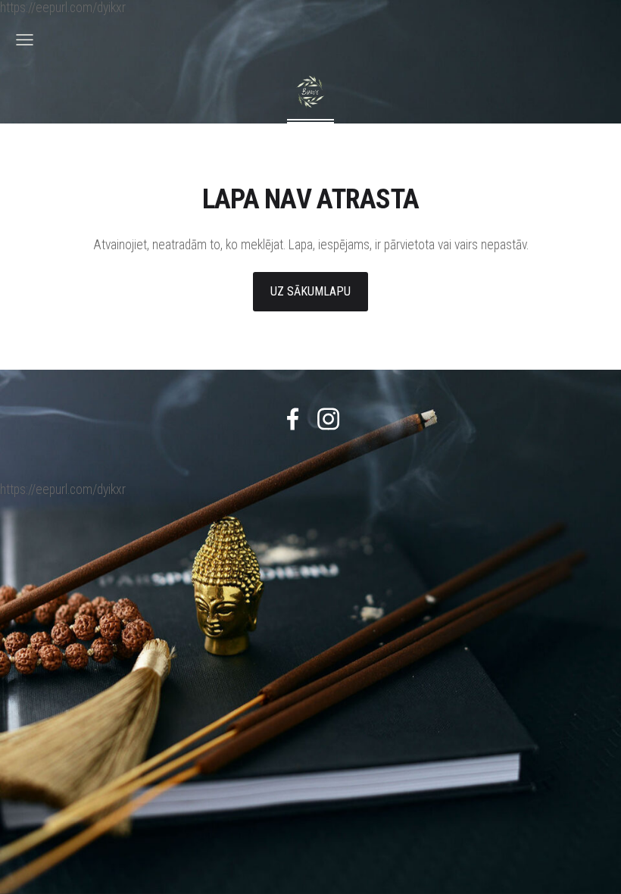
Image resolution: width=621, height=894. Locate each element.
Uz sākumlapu (310, 291)
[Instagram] (328, 419)
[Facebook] (292, 419)
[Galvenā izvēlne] (24, 40)
